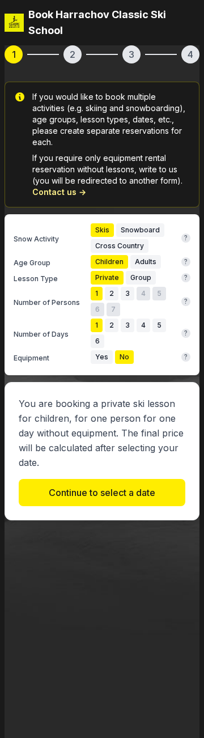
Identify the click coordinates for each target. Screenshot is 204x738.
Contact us (59, 192)
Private (107, 277)
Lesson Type (36, 278)
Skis (102, 230)
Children (109, 261)
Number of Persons (47, 302)
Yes (101, 357)
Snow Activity (36, 239)
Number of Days (41, 334)
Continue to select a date (102, 492)
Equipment (31, 358)
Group (140, 277)
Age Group (32, 262)
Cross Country (119, 245)
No (124, 357)
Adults (145, 261)
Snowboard (140, 230)
